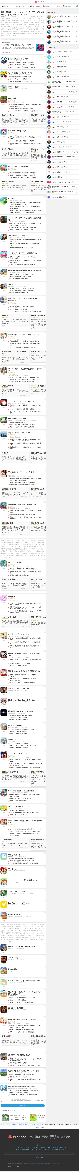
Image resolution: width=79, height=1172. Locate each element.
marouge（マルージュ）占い (42, 1147)
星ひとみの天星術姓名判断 (21, 1150)
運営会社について (67, 1136)
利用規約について (45, 1136)
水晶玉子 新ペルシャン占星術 (40, 1150)
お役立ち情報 (40, 1127)
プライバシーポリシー (60, 1136)
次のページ (22, 1106)
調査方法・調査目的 (38, 1136)
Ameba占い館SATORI (58, 1150)
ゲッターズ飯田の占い (59, 1147)
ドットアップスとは (30, 1136)
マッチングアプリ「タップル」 (22, 1147)
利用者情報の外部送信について (53, 1137)
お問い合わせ (39, 1157)
